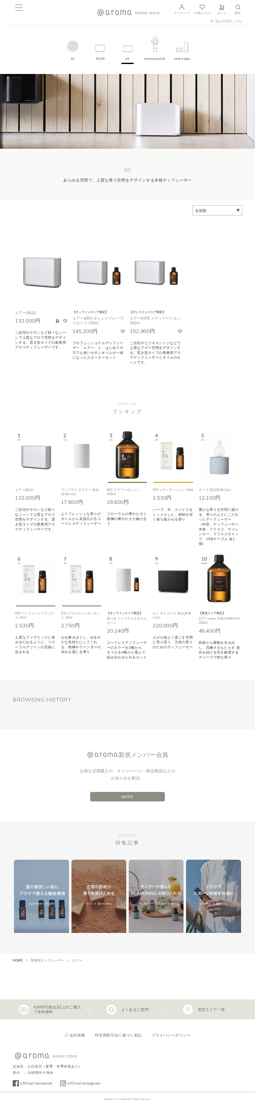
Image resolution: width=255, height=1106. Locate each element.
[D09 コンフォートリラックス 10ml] (35, 579)
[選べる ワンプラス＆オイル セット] (127, 579)
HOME (18, 960)
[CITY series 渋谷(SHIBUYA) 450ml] (219, 579)
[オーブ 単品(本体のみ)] (219, 455)
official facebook (36, 1083)
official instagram (84, 1083)
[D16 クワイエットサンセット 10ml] (81, 579)
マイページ (182, 13)
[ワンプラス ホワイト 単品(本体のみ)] (81, 455)
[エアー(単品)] (35, 455)
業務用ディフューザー (47, 960)
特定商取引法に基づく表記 (118, 1035)
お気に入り (202, 13)
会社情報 (77, 1035)
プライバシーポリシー (171, 1035)
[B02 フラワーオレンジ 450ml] (127, 455)
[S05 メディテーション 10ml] (173, 455)
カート (222, 13)
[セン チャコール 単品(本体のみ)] (173, 579)
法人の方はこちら (228, 21)
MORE (127, 796)
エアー (77, 960)
